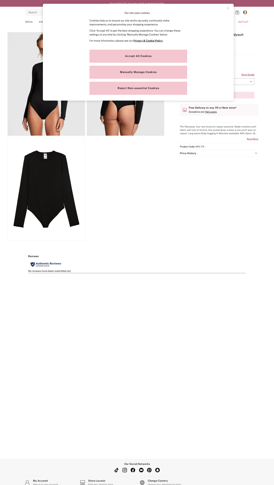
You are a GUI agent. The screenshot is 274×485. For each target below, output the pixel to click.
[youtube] (141, 470)
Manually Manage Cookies (138, 72)
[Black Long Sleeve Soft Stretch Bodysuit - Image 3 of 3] (46, 189)
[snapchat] (157, 470)
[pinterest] (149, 470)
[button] (219, 153)
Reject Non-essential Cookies (138, 88)
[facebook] (133, 470)
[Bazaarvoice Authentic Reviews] (46, 264)
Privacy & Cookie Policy (148, 40)
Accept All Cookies (138, 55)
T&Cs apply (211, 111)
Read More (252, 139)
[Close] (228, 8)
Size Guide (247, 74)
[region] (138, 52)
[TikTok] (116, 470)
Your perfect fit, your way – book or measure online (137, 3)
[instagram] (125, 470)
